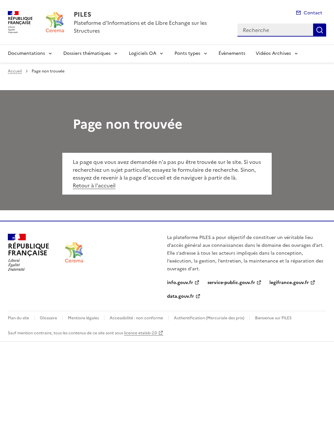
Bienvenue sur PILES (273, 318)
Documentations (26, 53)
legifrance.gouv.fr (289, 282)
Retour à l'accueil (94, 185)
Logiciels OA (142, 53)
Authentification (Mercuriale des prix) (209, 318)
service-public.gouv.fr (231, 282)
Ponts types (187, 53)
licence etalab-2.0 (140, 333)
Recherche (319, 30)
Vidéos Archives (273, 53)
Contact (313, 12)
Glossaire (48, 318)
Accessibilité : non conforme (136, 318)
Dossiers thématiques (87, 53)
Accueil (15, 71)
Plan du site (18, 318)
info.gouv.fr (180, 282)
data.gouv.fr (180, 296)
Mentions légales (83, 318)
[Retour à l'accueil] (74, 252)
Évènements (232, 53)
